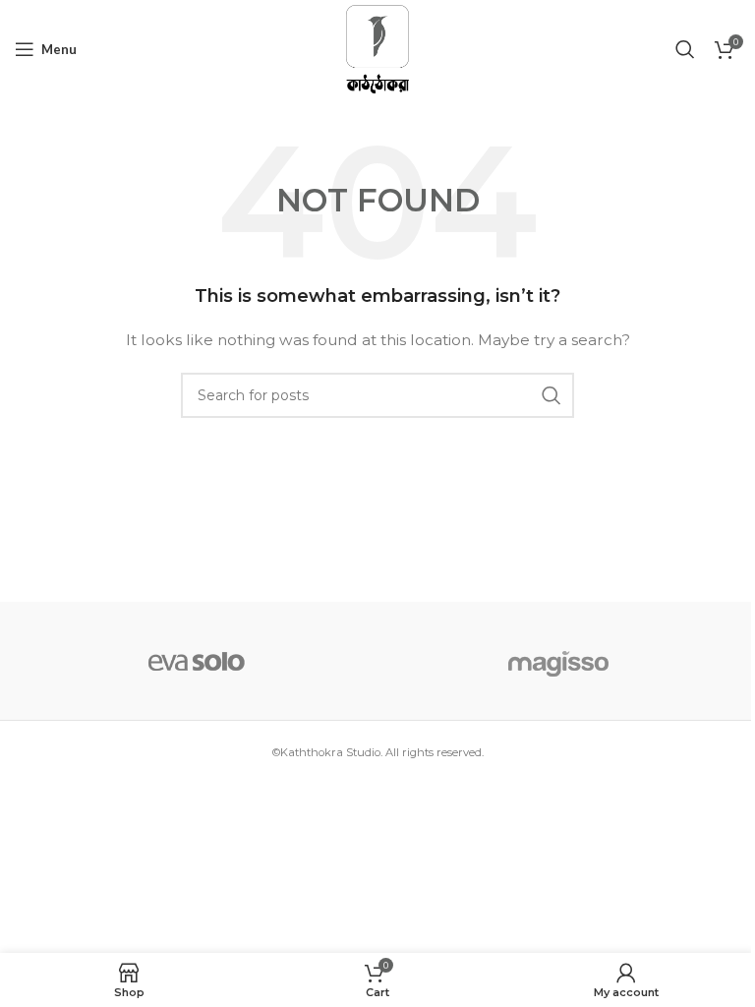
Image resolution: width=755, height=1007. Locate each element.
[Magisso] (559, 661)
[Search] (685, 49)
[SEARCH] (551, 395)
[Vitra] (196, 661)
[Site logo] (377, 48)
